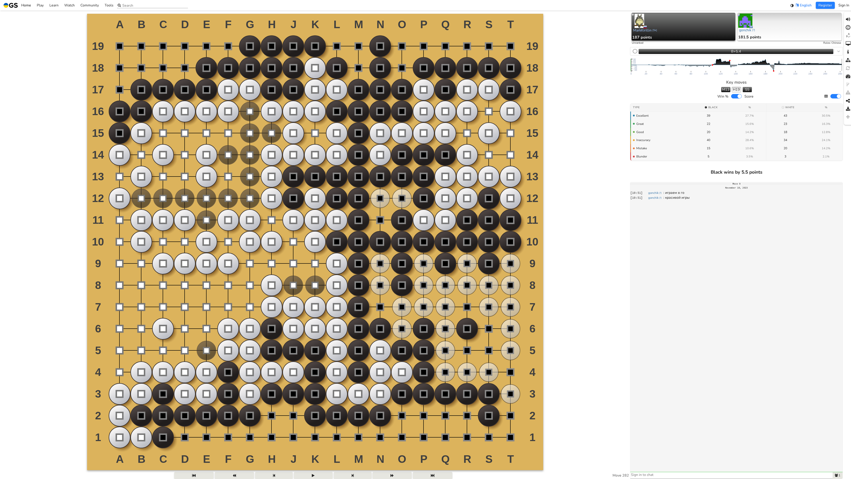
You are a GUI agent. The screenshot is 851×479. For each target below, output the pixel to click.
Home (26, 5)
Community (89, 5)
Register (825, 5)
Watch (69, 5)
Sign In (843, 5)
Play (40, 5)
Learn (54, 5)
